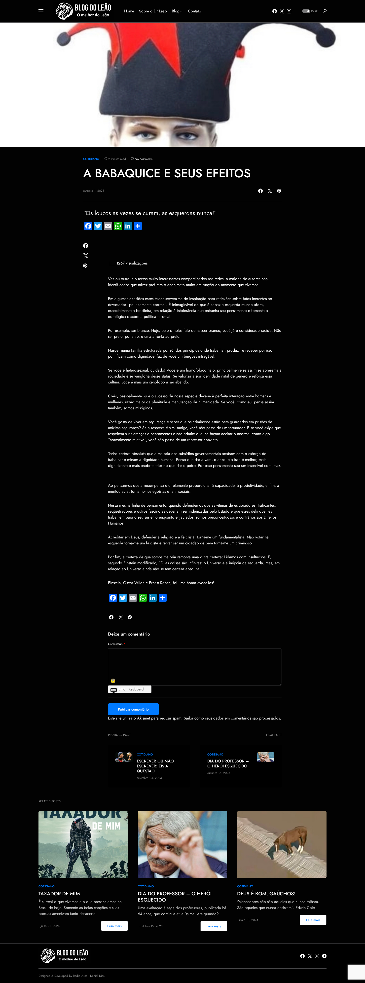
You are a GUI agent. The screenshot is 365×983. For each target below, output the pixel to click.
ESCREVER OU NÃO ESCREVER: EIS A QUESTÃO (155, 766)
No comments (143, 159)
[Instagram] (289, 11)
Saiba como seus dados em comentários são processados (232, 718)
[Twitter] (282, 11)
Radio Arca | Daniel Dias (89, 976)
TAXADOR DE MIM (59, 894)
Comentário (116, 644)
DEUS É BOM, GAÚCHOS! (266, 894)
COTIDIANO (91, 159)
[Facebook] (274, 11)
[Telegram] (324, 956)
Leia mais (114, 925)
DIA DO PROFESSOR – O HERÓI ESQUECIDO (228, 764)
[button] (40, 11)
